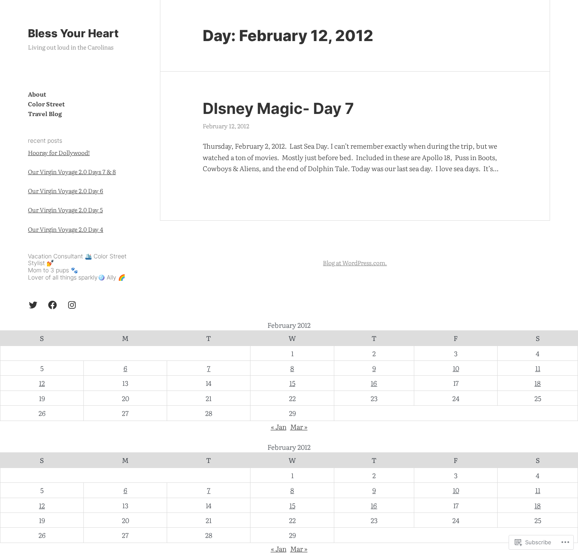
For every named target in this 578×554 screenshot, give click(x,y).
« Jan (278, 426)
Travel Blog (45, 113)
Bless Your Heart (73, 33)
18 (537, 383)
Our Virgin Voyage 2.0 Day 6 (65, 190)
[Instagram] (72, 305)
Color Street (46, 104)
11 (537, 368)
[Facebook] (52, 305)
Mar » (299, 426)
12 (42, 383)
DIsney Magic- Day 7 (278, 109)
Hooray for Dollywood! (59, 152)
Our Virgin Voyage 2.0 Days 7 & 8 (72, 171)
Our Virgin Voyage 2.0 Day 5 (65, 209)
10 (456, 368)
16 (374, 383)
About (37, 94)
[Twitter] (33, 305)
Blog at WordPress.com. (355, 262)
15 (292, 383)
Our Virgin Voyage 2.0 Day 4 (65, 229)
